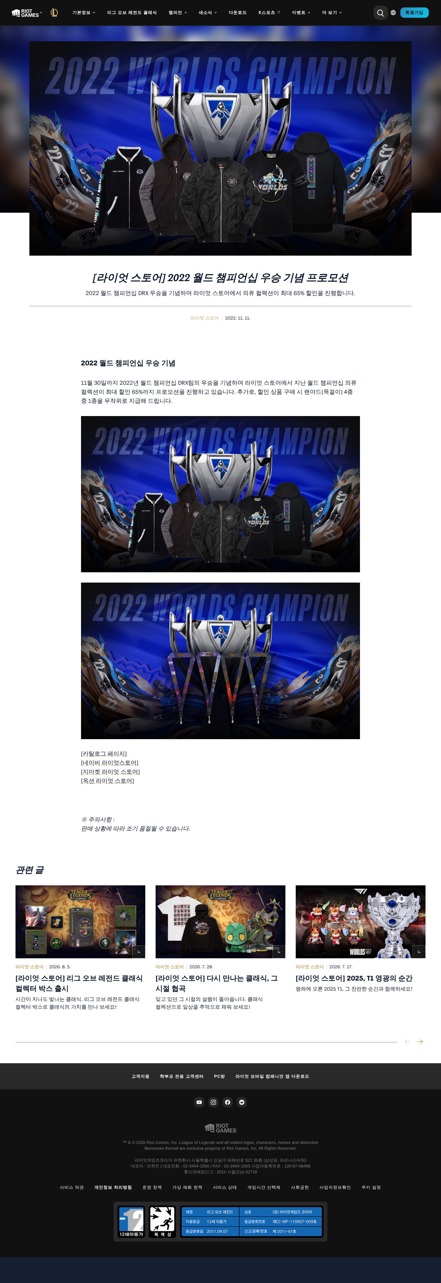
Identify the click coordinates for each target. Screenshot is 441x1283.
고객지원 (140, 1076)
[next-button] (420, 1042)
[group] (220, 955)
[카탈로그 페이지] (104, 753)
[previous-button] (407, 1042)
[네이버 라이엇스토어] (109, 762)
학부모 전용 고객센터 (182, 1076)
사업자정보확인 (335, 1187)
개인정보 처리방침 (113, 1187)
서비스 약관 (72, 1187)
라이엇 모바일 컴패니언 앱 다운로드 (272, 1076)
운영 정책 (152, 1187)
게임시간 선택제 (264, 1187)
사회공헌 (300, 1187)
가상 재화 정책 (187, 1187)
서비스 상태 (225, 1187)
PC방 (219, 1076)
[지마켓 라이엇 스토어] (110, 772)
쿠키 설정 (371, 1187)
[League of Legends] (55, 12)
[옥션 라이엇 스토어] (107, 781)
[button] (204, 318)
